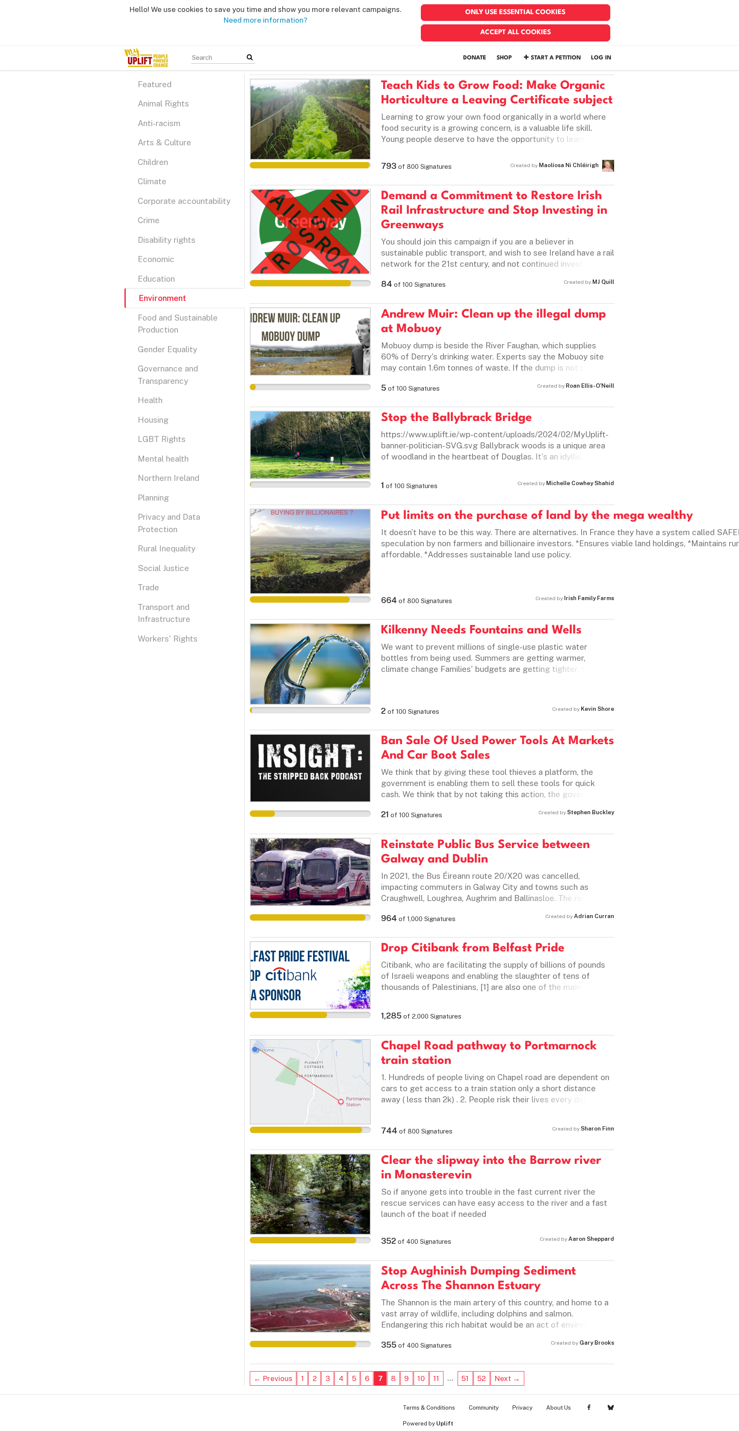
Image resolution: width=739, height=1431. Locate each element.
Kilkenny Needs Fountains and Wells (481, 630)
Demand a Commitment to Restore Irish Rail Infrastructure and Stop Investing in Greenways (494, 210)
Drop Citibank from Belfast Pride (473, 948)
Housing (153, 419)
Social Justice (163, 568)
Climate (152, 181)
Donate (474, 58)
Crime (149, 220)
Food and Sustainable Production (178, 324)
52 (481, 1378)
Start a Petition (556, 58)
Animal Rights (163, 103)
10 (421, 1378)
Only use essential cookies (515, 12)
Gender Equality (167, 349)
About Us (558, 1407)
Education (156, 278)
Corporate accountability (184, 201)
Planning (153, 497)
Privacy (522, 1407)
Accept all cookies (515, 32)
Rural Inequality (166, 548)
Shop (504, 58)
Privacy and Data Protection (169, 523)
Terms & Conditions (429, 1407)
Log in (601, 58)
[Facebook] (589, 1407)
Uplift (444, 1423)
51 (465, 1378)
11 (436, 1378)
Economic (156, 259)
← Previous (273, 1378)
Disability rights (166, 239)
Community (484, 1407)
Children (153, 162)
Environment (162, 298)
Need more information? (265, 20)
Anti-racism (159, 123)
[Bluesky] (610, 1407)
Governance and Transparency (168, 375)
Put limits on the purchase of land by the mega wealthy (537, 516)
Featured (154, 84)
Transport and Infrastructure (164, 613)
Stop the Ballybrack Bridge (456, 418)
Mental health (163, 458)
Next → (507, 1378)
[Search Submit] (249, 57)
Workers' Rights (168, 638)
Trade (148, 587)
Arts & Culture (164, 142)
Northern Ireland (168, 478)
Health (150, 400)
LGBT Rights (162, 439)
